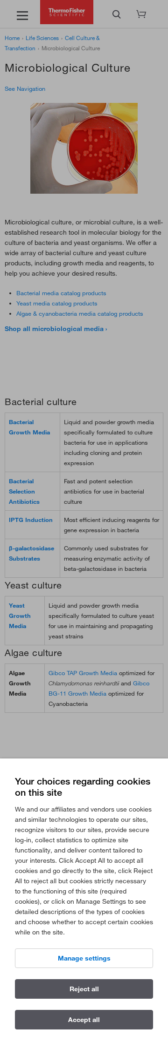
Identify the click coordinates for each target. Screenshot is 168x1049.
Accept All (84, 1019)
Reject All (84, 989)
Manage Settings (84, 958)
